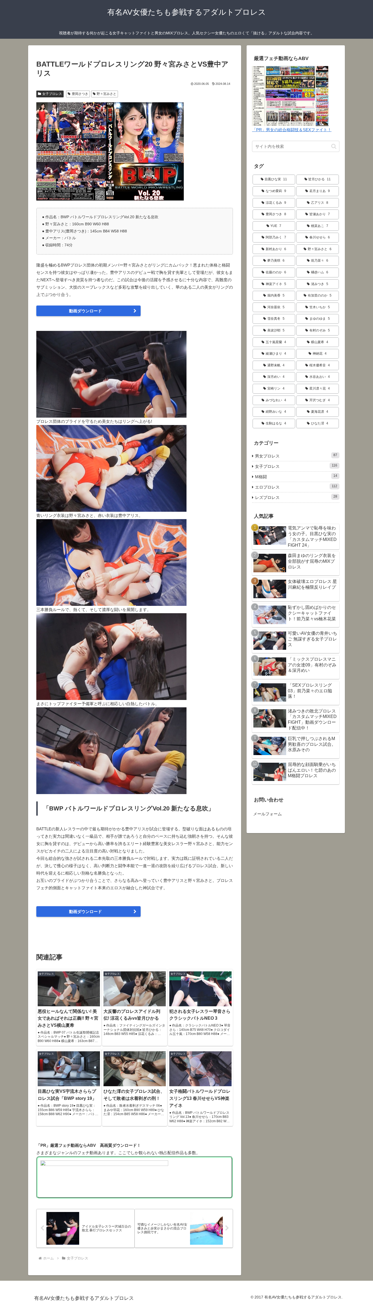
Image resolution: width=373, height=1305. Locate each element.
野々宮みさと (106, 94)
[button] (334, 146)
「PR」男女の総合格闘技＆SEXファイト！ (291, 129)
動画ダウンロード (85, 311)
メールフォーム (267, 814)
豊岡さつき (80, 94)
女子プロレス (52, 94)
